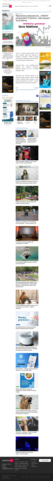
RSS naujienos (34, 466)
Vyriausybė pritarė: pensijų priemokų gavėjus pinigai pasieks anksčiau (26, 327)
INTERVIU (16, 466)
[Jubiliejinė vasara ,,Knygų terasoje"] (6, 109)
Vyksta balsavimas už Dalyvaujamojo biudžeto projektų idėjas (26, 202)
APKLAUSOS (17, 463)
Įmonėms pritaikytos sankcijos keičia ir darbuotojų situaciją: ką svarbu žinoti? (32, 140)
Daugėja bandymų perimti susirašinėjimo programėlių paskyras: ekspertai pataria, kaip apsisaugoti (21, 141)
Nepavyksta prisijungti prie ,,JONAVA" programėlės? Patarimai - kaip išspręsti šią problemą (33, 18)
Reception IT (8, 478)
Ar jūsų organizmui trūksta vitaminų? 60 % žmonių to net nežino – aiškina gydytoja (27, 307)
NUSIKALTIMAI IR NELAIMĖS (24, 463)
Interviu (25, 0)
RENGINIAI (24, 466)
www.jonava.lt (29, 68)
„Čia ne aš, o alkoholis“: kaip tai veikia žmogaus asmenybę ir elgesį (26, 432)
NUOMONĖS (20, 466)
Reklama (33, 464)
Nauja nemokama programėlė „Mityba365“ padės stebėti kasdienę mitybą (26, 390)
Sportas (48, 0)
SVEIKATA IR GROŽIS (18, 465)
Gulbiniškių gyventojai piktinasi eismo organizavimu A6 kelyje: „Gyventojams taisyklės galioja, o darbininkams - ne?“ (7, 56)
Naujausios (5, 0)
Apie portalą (34, 461)
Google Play (45, 460)
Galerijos (29, 2)
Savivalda (19, 0)
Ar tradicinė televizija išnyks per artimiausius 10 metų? (24, 242)
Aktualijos (15, 0)
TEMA (27, 465)
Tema (22, 0)
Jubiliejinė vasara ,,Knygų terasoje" (8, 123)
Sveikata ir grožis (24, 2)
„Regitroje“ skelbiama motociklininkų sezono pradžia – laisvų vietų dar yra (26, 222)
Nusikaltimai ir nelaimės (43, 0)
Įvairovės (36, 0)
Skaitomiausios (9, 0)
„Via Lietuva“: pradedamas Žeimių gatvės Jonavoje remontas (7, 71)
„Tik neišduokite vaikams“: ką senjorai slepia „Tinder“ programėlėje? (26, 162)
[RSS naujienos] (50, 10)
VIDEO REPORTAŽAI (18, 468)
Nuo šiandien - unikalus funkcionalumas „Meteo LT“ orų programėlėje (27, 369)
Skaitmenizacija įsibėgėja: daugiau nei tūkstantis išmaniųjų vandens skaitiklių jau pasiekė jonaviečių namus (26, 348)
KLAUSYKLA (24, 465)
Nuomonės (32, 0)
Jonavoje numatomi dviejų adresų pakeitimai (7, 42)
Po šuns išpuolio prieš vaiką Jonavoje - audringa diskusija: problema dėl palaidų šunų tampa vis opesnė (27, 412)
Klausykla (28, 0)
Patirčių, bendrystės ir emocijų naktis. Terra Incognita (24, 453)
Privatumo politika (35, 463)
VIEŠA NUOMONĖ (24, 468)
